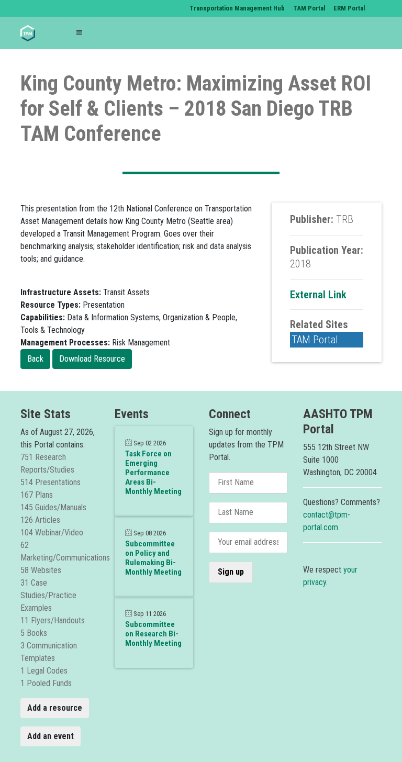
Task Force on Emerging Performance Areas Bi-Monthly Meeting (153, 472)
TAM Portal (315, 339)
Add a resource (54, 708)
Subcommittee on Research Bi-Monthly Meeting (153, 634)
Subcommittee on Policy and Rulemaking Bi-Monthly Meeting (153, 558)
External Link (318, 294)
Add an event (50, 736)
